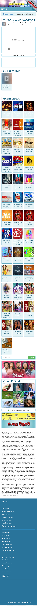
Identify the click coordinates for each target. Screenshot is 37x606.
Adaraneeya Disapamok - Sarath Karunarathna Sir (18, 280)
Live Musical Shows (8, 557)
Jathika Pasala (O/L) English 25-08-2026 (18, 242)
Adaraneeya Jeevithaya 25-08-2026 (6, 206)
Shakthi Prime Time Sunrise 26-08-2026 (18, 133)
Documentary (6, 514)
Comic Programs (7, 544)
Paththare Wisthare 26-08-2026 (18, 169)
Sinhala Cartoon (7, 547)
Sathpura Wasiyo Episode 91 (18, 297)
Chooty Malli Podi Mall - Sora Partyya (6, 279)
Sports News (6, 508)
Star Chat (5, 560)
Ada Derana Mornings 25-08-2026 (29, 279)
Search (32, 358)
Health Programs (7, 523)
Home (6, 14)
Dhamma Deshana (8, 511)
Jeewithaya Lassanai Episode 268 (29, 297)
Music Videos (6, 535)
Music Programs (7, 563)
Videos (12, 14)
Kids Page (5, 569)
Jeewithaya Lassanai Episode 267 (6, 315)
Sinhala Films (6, 532)
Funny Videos (6, 538)
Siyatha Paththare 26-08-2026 (6, 169)
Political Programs (7, 517)
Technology (5, 566)
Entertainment (6, 541)
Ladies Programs (7, 520)
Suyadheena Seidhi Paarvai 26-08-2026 (6, 151)
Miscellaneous (6, 572)
